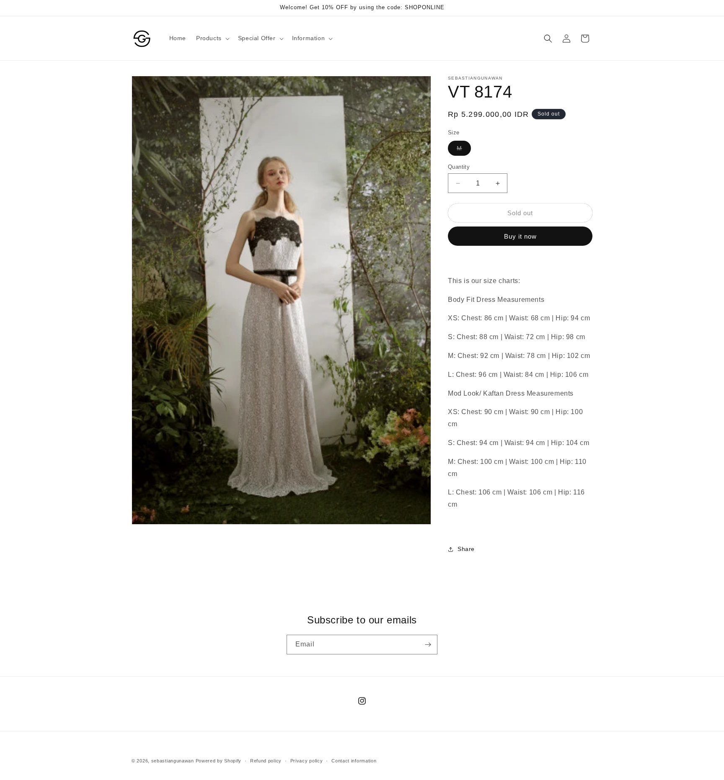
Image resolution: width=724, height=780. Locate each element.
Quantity (459, 167)
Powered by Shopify (219, 760)
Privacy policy (306, 760)
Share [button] (466, 549)
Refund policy (266, 760)
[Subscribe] (428, 644)
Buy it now (520, 236)
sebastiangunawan (172, 760)
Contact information (353, 760)
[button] (212, 38)
